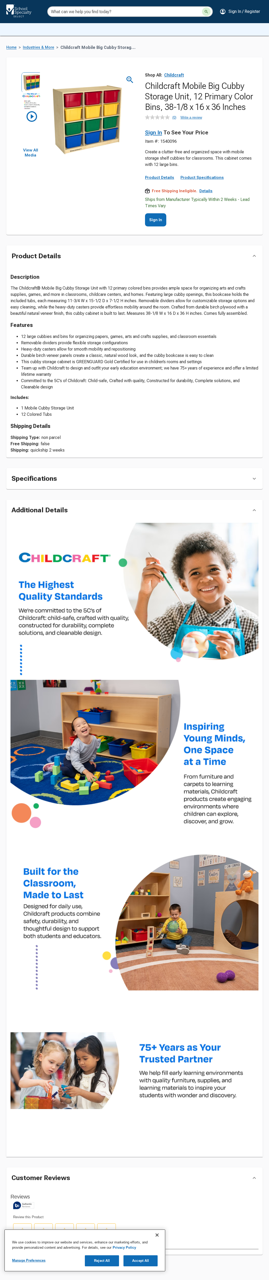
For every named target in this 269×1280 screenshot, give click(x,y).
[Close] (157, 1235)
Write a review (191, 117)
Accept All (140, 1261)
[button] (240, 11)
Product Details (159, 177)
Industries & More (38, 47)
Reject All (102, 1261)
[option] (30, 81)
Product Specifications (202, 177)
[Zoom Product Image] (130, 80)
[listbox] (30, 110)
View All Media (30, 153)
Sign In (153, 132)
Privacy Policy (124, 1247)
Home (11, 47)
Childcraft (174, 75)
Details (206, 191)
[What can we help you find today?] (206, 11)
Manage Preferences (28, 1260)
